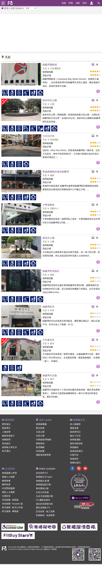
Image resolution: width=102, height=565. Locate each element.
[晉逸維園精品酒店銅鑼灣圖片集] (94, 171)
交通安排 (6, 496)
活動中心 (54, 208)
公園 (52, 104)
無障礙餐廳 (41, 424)
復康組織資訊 (76, 451)
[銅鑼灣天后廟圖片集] (94, 375)
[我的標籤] (98, 64)
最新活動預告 (76, 443)
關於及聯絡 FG (43, 507)
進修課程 (74, 459)
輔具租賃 (6, 484)
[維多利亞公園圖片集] (94, 100)
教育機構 (40, 447)
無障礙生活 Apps (44, 477)
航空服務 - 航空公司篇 (12, 507)
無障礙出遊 (41, 481)
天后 (44, 68)
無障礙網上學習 (9, 473)
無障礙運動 (75, 439)
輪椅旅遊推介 (8, 436)
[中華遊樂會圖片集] (94, 205)
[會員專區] (91, 3)
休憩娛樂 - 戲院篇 (10, 500)
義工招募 (50, 511)
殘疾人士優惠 (8, 492)
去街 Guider (16, 8)
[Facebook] (72, 469)
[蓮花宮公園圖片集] (94, 238)
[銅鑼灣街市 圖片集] (94, 306)
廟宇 (52, 343)
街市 (52, 310)
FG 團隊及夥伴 (43, 500)
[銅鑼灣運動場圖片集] (94, 64)
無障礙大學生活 (9, 447)
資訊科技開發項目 (44, 504)
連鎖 (52, 175)
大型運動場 (55, 68)
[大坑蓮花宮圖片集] (94, 340)
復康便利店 (75, 432)
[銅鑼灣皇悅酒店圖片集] (94, 271)
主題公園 (40, 432)
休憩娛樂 (40, 451)
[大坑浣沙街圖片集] (94, 136)
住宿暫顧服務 (8, 488)
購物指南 (40, 443)
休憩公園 (40, 436)
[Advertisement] (51, 33)
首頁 (5, 8)
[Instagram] (78, 469)
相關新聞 (6, 439)
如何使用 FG (42, 473)
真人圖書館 (75, 424)
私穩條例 (40, 515)
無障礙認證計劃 (43, 484)
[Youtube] (85, 469)
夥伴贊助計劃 (42, 488)
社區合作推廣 (42, 492)
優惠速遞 (74, 428)
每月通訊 (6, 451)
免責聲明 (50, 515)
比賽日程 (74, 455)
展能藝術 (74, 447)
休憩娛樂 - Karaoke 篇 (12, 504)
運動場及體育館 (43, 455)
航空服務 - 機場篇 (10, 511)
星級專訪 (6, 428)
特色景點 (54, 140)
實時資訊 (6, 424)
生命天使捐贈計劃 (44, 496)
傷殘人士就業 (8, 477)
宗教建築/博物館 (43, 439)
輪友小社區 (75, 436)
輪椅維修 (6, 481)
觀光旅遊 (40, 428)
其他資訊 (6, 443)
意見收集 (40, 511)
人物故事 (6, 432)
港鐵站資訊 (75, 462)
